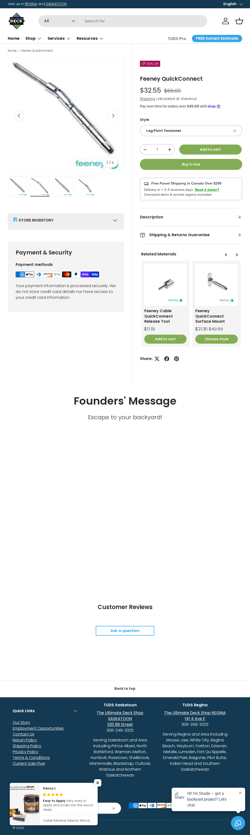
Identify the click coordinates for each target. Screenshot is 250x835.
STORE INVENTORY (36, 220)
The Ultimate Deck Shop (42, 828)
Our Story (21, 722)
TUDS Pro (177, 38)
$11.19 (149, 329)
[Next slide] (236, 255)
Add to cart (210, 149)
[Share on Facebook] (167, 359)
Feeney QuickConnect (37, 50)
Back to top (125, 688)
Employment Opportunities (38, 728)
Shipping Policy (27, 746)
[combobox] (123, 21)
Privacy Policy (25, 752)
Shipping (147, 98)
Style (144, 119)
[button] (239, 21)
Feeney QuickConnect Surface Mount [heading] (210, 316)
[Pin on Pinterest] (176, 359)
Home (14, 38)
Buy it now (191, 164)
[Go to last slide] (226, 255)
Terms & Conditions (31, 757)
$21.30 (201, 329)
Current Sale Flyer (29, 763)
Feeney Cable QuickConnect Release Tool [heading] (158, 316)
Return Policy (25, 740)
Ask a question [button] (125, 630)
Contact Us (23, 734)
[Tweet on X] (157, 359)
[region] (191, 303)
